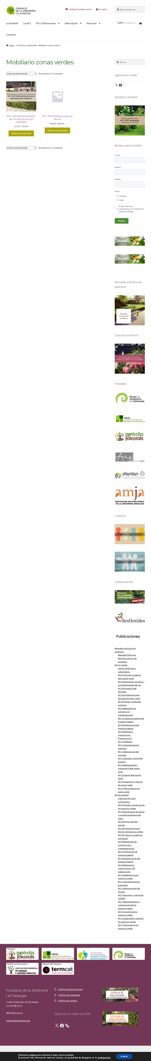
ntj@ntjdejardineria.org (18, 1020)
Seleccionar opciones (21, 133)
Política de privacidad (69, 995)
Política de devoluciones (70, 989)
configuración (103, 1057)
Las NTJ (27, 23)
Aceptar (124, 1056)
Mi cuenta (103, 9)
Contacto (11, 34)
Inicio (12, 45)
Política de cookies (67, 1000)
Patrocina (91, 23)
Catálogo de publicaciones (80, 9)
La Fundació (12, 23)
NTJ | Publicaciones (46, 23)
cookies (32, 1055)
